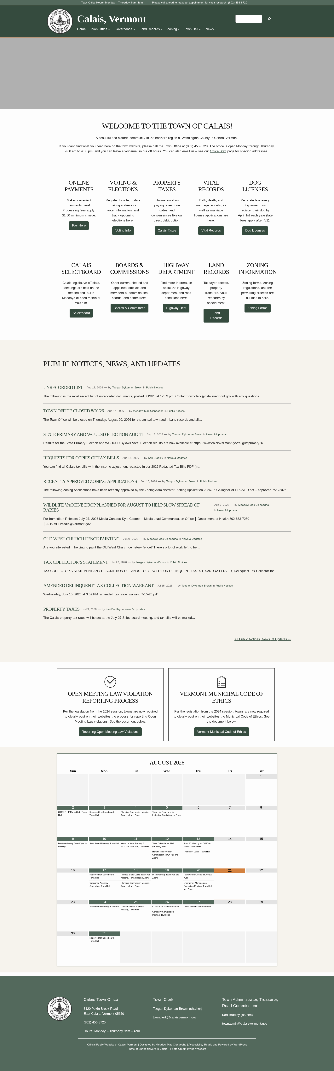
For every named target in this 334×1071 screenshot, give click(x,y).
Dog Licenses (255, 230)
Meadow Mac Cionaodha (148, 410)
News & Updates (216, 434)
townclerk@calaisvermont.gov (175, 1017)
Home (81, 29)
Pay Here (79, 225)
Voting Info (123, 230)
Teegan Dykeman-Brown (127, 387)
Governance (123, 29)
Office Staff (218, 151)
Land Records (150, 29)
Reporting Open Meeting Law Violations (110, 732)
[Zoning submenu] (179, 29)
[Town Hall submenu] (200, 29)
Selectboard (81, 313)
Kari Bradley (155, 457)
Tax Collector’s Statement (75, 562)
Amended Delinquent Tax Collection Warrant (98, 585)
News (210, 29)
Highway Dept (176, 308)
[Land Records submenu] (162, 29)
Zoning (172, 29)
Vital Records (211, 230)
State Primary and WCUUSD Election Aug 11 (93, 434)
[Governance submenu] (134, 29)
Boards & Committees (129, 308)
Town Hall (191, 29)
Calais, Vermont (111, 18)
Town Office (98, 29)
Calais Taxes (167, 230)
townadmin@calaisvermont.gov (244, 1023)
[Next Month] (261, 763)
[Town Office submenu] (109, 29)
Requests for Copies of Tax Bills (81, 457)
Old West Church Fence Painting (81, 538)
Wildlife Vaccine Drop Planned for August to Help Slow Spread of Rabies (121, 507)
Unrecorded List (63, 387)
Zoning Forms (258, 308)
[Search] (269, 19)
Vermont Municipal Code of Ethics (221, 732)
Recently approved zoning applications (90, 481)
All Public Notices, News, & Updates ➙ (262, 639)
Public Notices (154, 387)
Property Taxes (61, 609)
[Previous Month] (72, 763)
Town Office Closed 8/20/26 (73, 410)
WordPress (240, 1044)
